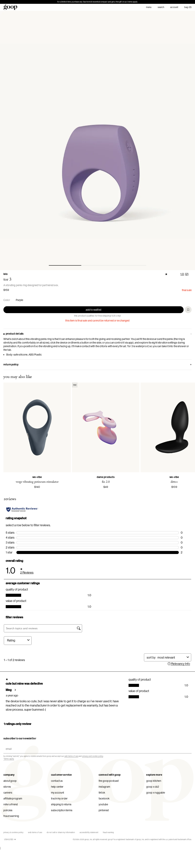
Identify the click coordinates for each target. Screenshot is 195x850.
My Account (57, 792)
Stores (7, 786)
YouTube (103, 804)
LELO (5, 274)
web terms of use (71, 756)
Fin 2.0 (106, 481)
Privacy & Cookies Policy (13, 832)
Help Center (57, 786)
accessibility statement (89, 832)
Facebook (104, 798)
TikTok (102, 792)
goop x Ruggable (155, 792)
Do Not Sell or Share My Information (61, 832)
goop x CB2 (152, 786)
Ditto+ (174, 481)
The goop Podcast (109, 780)
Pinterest (104, 810)
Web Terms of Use (35, 832)
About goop (10, 780)
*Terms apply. (8, 759)
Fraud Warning (11, 815)
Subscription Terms (62, 810)
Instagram (104, 786)
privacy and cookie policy (92, 756)
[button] (97, 140)
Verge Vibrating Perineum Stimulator (37, 481)
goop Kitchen (153, 780)
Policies (7, 810)
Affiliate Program (12, 798)
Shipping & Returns (61, 804)
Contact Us (57, 780)
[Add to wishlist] (188, 309)
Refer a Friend (10, 804)
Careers (7, 792)
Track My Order (59, 798)
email (8, 745)
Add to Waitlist (93, 309)
